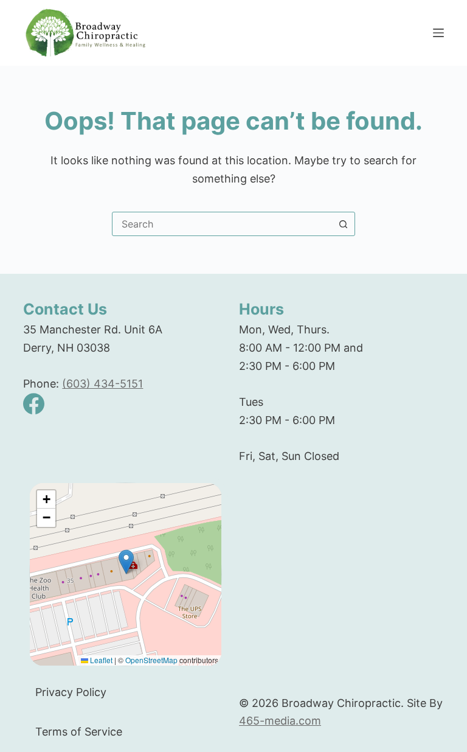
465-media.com (280, 720)
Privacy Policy (70, 692)
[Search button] (343, 223)
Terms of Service (78, 731)
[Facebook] (33, 403)
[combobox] (221, 224)
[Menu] (438, 32)
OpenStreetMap (151, 660)
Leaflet (100, 660)
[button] (126, 561)
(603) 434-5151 (102, 383)
